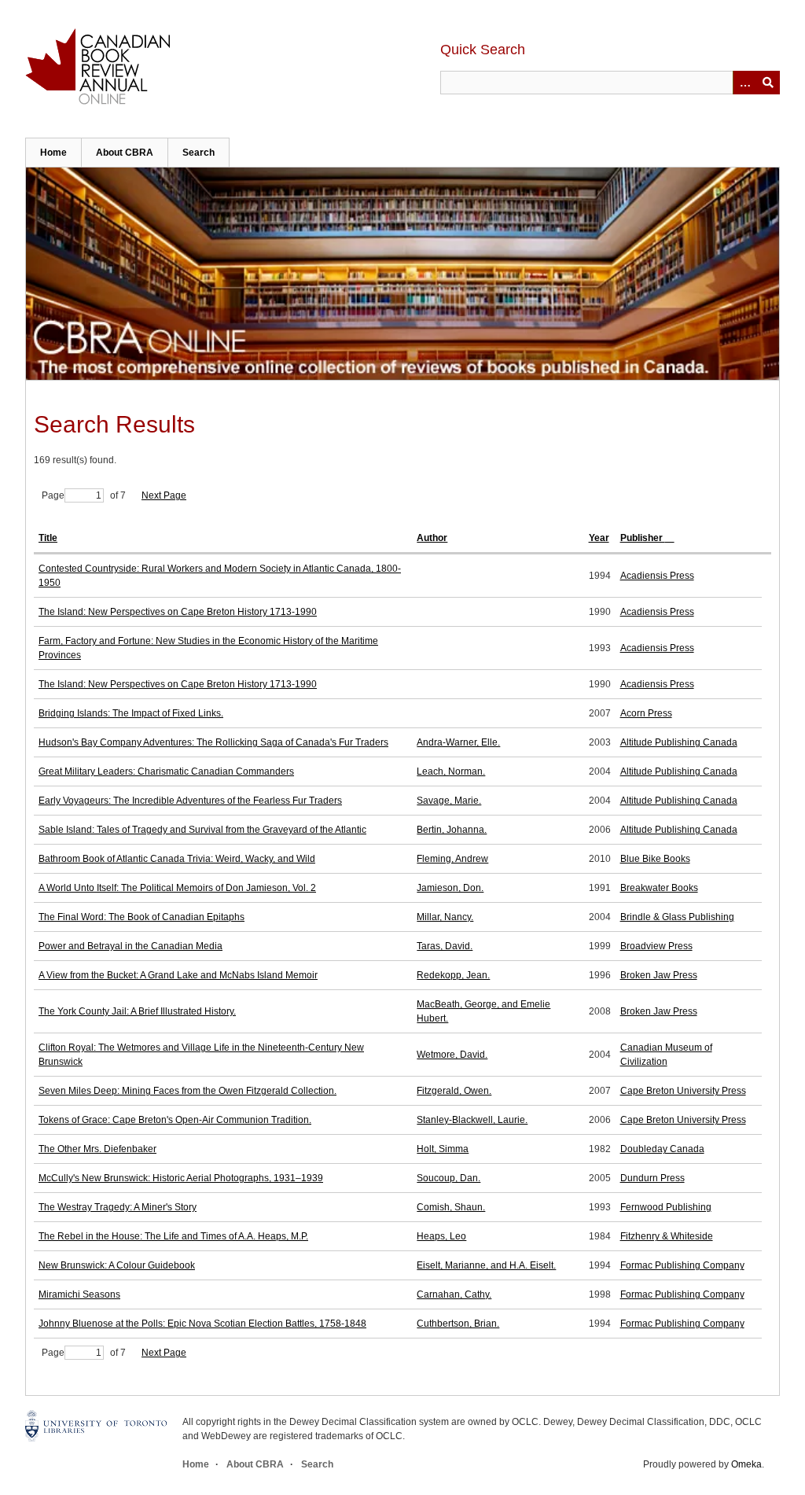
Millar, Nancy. (445, 916)
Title (48, 537)
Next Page (164, 495)
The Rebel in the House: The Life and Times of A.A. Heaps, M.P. (173, 1236)
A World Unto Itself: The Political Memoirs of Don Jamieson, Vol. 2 (177, 887)
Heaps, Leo (441, 1236)
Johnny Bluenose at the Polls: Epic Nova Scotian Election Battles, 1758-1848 (202, 1323)
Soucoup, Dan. (448, 1178)
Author (432, 537)
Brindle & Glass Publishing (677, 916)
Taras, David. (444, 946)
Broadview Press (656, 946)
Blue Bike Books (655, 858)
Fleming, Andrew (452, 858)
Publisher (642, 537)
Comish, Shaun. (451, 1207)
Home (53, 152)
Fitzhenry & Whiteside (666, 1236)
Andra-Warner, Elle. (458, 742)
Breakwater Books (659, 887)
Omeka (746, 1464)
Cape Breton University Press (683, 1090)
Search (198, 152)
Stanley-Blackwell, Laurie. (472, 1119)
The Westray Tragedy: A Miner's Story (118, 1207)
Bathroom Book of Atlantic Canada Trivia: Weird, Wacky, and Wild (177, 858)
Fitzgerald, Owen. (454, 1090)
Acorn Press (646, 713)
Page (53, 495)
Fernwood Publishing (665, 1207)
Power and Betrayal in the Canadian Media (130, 946)
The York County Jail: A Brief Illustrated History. (137, 1011)
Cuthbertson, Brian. (458, 1323)
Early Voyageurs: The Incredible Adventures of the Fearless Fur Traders (190, 800)
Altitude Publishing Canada (678, 742)
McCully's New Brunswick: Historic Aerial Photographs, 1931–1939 (181, 1178)
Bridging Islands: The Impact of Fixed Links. (131, 713)
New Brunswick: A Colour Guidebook (117, 1265)
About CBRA (124, 152)
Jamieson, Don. (450, 887)
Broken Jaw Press (658, 975)
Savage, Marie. (449, 800)
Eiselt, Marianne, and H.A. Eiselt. (486, 1265)
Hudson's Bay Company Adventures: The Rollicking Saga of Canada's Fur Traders (213, 742)
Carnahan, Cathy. (454, 1294)
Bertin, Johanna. (452, 829)
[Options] (744, 82)
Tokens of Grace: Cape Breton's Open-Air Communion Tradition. (175, 1119)
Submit (768, 82)
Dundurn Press (652, 1178)
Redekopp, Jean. (453, 975)
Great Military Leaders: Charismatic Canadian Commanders (166, 771)
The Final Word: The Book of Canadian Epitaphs (141, 916)
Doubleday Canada (662, 1148)
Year (599, 537)
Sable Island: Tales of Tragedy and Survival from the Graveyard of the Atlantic (202, 829)
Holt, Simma (443, 1148)
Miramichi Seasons (79, 1294)
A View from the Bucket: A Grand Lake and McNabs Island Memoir (178, 975)
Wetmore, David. (452, 1054)
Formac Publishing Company (682, 1265)
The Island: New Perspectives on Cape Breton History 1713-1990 (178, 611)
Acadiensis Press (657, 575)
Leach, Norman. (451, 771)
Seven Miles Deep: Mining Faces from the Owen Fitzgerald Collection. (187, 1090)
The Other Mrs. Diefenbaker (97, 1148)
